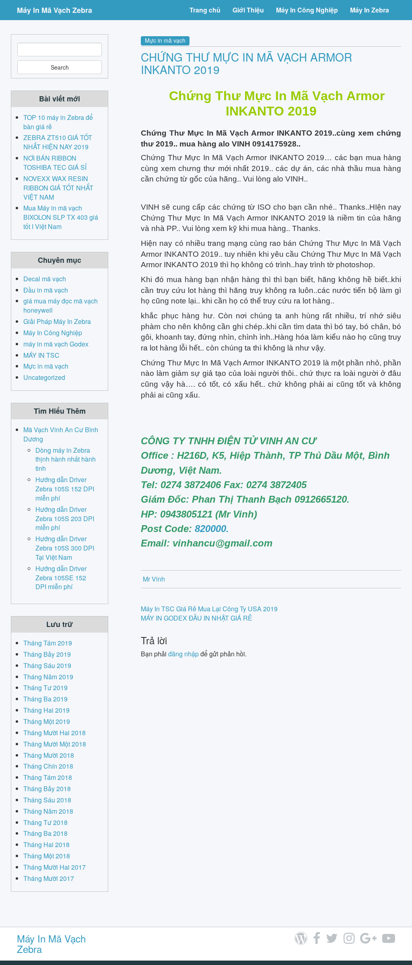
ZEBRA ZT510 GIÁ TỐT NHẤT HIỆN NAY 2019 (57, 142)
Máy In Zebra (369, 9)
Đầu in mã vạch (45, 290)
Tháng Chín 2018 (48, 766)
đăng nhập (183, 653)
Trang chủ (205, 9)
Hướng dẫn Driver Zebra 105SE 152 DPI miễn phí (61, 578)
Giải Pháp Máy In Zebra (57, 321)
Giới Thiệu (248, 9)
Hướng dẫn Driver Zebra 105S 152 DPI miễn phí (64, 489)
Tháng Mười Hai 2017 (54, 867)
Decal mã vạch (44, 278)
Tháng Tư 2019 (45, 687)
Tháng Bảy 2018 (47, 788)
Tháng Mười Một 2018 (54, 743)
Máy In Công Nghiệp (307, 9)
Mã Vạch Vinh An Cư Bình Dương (60, 434)
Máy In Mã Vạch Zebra (54, 10)
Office (154, 455)
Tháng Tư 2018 (45, 822)
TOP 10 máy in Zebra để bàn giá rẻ (58, 122)
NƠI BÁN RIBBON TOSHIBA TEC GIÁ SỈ (55, 162)
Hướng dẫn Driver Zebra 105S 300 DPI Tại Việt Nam (64, 548)
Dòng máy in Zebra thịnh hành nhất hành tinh (65, 459)
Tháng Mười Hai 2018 (54, 732)
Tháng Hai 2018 (46, 844)
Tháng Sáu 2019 (47, 665)
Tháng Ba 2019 (45, 698)
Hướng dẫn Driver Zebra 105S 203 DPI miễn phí (64, 518)
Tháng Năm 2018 (48, 811)
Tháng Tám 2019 (47, 642)
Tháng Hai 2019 (46, 710)
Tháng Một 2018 (46, 855)
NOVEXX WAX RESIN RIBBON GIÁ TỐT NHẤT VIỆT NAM (58, 188)
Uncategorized (44, 377)
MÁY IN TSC (41, 355)
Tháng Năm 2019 (48, 676)
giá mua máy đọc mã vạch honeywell (60, 305)
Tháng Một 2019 (46, 721)
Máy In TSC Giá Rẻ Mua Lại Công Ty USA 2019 (209, 608)
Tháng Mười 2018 (48, 755)
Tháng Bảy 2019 (47, 654)
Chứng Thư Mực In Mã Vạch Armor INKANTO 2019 (246, 63)
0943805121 (186, 514)
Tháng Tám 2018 (47, 777)
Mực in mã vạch (165, 40)
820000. (212, 528)
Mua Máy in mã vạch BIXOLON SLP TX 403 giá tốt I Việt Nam (60, 217)
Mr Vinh (154, 579)
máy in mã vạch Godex (56, 343)
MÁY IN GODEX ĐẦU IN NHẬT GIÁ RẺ (196, 618)
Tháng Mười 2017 (48, 878)
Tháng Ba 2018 (45, 833)
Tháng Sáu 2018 (47, 799)
